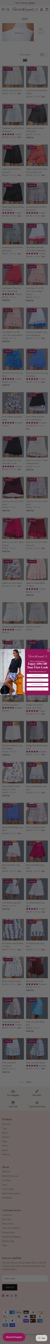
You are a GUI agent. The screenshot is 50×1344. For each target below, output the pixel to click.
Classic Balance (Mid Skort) (37, 680)
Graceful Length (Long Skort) (37, 684)
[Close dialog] (48, 650)
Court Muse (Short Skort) (37, 675)
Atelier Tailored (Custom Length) (37, 689)
